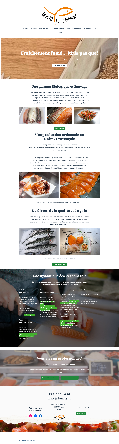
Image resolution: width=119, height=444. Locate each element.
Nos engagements (74, 29)
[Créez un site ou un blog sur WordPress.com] (34, 440)
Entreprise (43, 29)
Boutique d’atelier (57, 29)
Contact (60, 32)
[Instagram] (30, 415)
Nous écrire (81, 413)
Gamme (34, 29)
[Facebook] (35, 415)
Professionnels (90, 29)
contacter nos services (69, 378)
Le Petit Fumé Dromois (26, 440)
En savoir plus (59, 128)
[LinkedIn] (40, 415)
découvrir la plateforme (49, 378)
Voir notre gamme (59, 65)
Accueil (25, 29)
